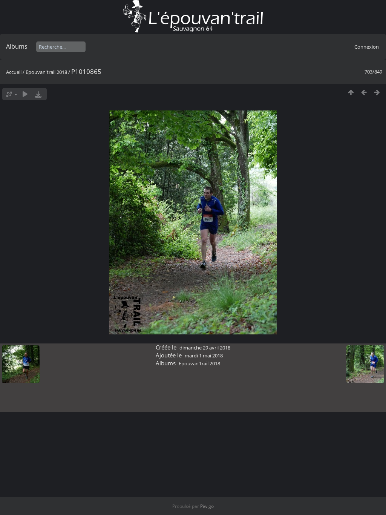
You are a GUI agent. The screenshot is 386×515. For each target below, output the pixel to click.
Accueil (13, 72)
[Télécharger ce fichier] (38, 94)
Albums (17, 46)
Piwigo (207, 506)
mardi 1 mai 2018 (204, 355)
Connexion (366, 46)
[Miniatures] (350, 92)
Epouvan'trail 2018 (46, 72)
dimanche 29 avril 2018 (204, 347)
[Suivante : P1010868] (377, 92)
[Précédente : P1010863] (364, 92)
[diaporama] (25, 94)
